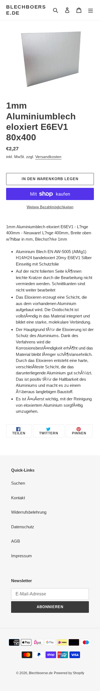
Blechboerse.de (26, 10)
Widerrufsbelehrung (28, 512)
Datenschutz (22, 526)
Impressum (21, 555)
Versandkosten (48, 156)
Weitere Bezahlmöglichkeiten (50, 207)
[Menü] (90, 10)
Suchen (18, 483)
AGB (15, 541)
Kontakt (18, 497)
